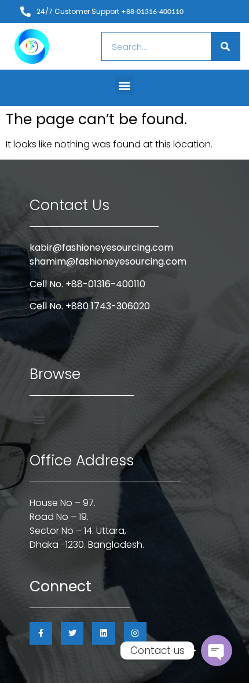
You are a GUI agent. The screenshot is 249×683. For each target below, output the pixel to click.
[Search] (225, 46)
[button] (124, 85)
